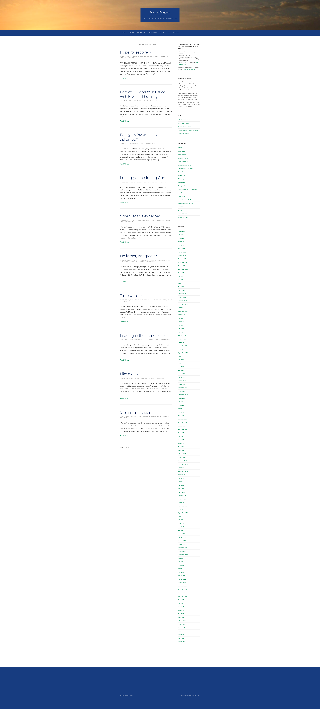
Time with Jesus (134, 296)
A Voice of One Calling (184, 126)
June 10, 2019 (124, 416)
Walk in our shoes (183, 217)
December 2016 (182, 628)
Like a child (130, 374)
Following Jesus (153, 56)
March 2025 (181, 290)
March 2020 (181, 492)
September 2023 (183, 353)
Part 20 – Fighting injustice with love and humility (142, 94)
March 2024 (181, 332)
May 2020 (181, 485)
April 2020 (181, 488)
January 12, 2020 (125, 220)
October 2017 (182, 593)
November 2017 (183, 589)
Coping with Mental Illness (185, 168)
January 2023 (182, 380)
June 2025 (181, 280)
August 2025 (181, 273)
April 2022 (181, 412)
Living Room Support (189, 69)
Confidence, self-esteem (185, 165)
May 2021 (181, 443)
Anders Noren (191, 695)
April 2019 (181, 530)
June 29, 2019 (124, 378)
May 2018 (181, 568)
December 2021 (182, 419)
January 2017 (182, 624)
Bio (169, 32)
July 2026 (181, 234)
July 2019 (181, 520)
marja (122, 58)
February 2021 (182, 454)
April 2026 (181, 245)
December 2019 (182, 502)
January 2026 (182, 255)
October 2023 (182, 349)
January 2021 (182, 457)
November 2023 (183, 346)
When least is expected (140, 216)
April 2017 (181, 614)
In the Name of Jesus (184, 119)
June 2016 (181, 631)
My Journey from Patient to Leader (188, 130)
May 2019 (181, 527)
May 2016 (181, 634)
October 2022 (182, 391)
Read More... (124, 78)
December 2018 (182, 544)
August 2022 (181, 398)
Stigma (167, 220)
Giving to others (182, 186)
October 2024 (182, 307)
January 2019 (182, 541)
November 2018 (183, 547)
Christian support (139, 56)
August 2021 (181, 433)
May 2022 (181, 408)
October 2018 (182, 551)
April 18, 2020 (124, 182)
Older (124, 447)
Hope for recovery (135, 52)
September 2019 (183, 513)
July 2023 (181, 360)
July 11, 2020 (124, 143)
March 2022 (181, 415)
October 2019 (182, 509)
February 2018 (182, 579)
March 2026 (181, 248)
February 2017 (182, 621)
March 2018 (181, 575)
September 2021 (183, 429)
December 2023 (182, 342)
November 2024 (183, 304)
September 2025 (183, 269)
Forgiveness (181, 182)
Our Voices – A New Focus (137, 32)
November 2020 (183, 464)
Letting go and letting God (142, 178)
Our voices (181, 206)
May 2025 (181, 283)
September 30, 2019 (126, 300)
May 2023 (181, 367)
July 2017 (181, 603)
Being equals (139, 260)
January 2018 (182, 582)
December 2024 (182, 300)
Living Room (153, 32)
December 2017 (182, 586)
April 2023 (181, 370)
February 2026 (182, 252)
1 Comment (130, 58)
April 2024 (181, 328)
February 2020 (182, 495)
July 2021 (181, 436)
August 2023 (181, 356)
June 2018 (181, 565)
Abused (180, 147)
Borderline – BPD (183, 158)
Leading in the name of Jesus (145, 335)
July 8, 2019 (124, 339)
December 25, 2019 (126, 260)
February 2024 (182, 335)
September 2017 (183, 596)
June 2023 (181, 363)
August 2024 (181, 314)
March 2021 (181, 450)
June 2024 (181, 321)
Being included (182, 154)
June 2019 (181, 523)
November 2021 (183, 422)
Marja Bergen (160, 12)
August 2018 (181, 558)
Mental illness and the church (186, 203)
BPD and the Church (184, 133)
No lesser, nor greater (138, 256)
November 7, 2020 (126, 100)
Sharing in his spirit (136, 412)
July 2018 (181, 561)
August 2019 (181, 516)
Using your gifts (182, 213)
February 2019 (182, 537)
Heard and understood (184, 193)
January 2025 (182, 297)
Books (162, 32)
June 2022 (181, 405)
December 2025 (182, 259)
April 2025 (181, 287)
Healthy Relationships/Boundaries (157, 260)
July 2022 (181, 401)
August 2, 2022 (125, 56)
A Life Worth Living (183, 123)
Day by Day (138, 100)
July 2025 (181, 276)
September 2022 (183, 394)
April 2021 (181, 447)
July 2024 (181, 318)
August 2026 (181, 231)
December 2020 (182, 461)
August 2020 (181, 474)
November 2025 (183, 262)
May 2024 (181, 325)
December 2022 (182, 384)
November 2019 (183, 506)
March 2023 (181, 374)
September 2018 (183, 554)
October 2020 (182, 467)
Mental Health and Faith (140, 182)
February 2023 (182, 377)
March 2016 (181, 641)
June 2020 (181, 481)
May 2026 (181, 241)
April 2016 (181, 638)
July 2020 (181, 478)
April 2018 (181, 572)
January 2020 (182, 499)
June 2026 (181, 238)
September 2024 (183, 311)
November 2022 (183, 387)
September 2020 (183, 471)
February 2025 (182, 293)
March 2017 (181, 617)
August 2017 (181, 600)
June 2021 (181, 440)
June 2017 (181, 607)
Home (123, 32)
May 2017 (181, 610)
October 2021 (182, 426)
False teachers (182, 175)
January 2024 (182, 339)
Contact (176, 32)
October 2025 (182, 266)
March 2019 (181, 534)
